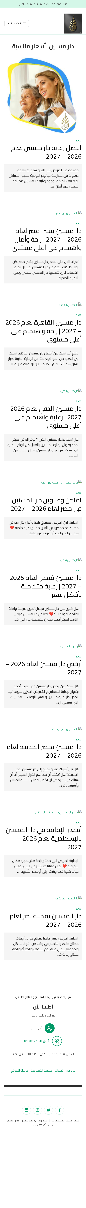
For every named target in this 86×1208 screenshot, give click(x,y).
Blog (78, 140)
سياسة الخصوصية (41, 1070)
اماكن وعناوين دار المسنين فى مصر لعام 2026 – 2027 (46, 504)
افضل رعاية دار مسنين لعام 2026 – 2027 (46, 152)
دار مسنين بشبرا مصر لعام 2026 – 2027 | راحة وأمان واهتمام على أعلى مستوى (47, 239)
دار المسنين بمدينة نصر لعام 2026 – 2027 (46, 920)
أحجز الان (36, 1028)
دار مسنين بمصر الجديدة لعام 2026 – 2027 (44, 751)
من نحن (70, 1070)
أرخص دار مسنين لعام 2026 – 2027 (43, 668)
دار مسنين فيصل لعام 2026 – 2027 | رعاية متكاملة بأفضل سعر (46, 585)
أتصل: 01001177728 (36, 1041)
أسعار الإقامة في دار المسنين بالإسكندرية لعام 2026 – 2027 (44, 838)
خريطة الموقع (19, 1070)
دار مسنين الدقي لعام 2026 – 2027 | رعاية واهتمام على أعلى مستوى (43, 416)
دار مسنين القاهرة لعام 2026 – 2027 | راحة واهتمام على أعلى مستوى (43, 330)
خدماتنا (59, 1070)
